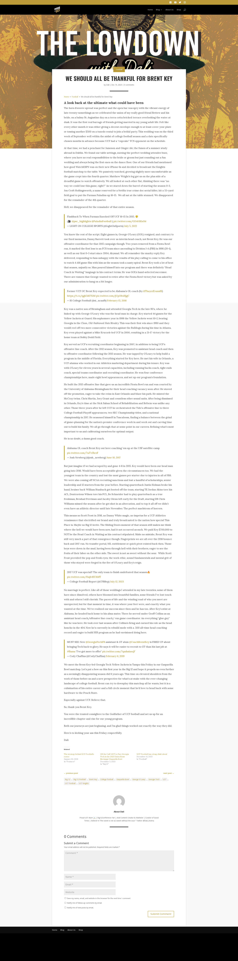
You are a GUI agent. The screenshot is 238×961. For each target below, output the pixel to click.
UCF (164, 779)
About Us (169, 10)
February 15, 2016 (117, 300)
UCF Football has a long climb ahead (152, 754)
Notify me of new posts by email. (80, 907)
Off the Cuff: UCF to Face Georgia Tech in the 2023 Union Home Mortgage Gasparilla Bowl (114, 756)
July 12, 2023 (117, 581)
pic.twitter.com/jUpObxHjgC (112, 295)
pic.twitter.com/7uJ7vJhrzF (82, 452)
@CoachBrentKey (139, 642)
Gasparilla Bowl (123, 779)
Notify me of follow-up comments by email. (84, 903)
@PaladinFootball (101, 221)
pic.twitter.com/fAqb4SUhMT (84, 576)
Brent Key (93, 779)
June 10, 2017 (113, 457)
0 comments (129, 85)
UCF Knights (84, 783)
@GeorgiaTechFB (95, 642)
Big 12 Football (80, 779)
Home (150, 10)
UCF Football (70, 783)
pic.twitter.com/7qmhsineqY (118, 651)
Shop (179, 10)
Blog (158, 10)
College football (107, 779)
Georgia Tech (154, 779)
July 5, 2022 (130, 225)
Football (119, 69)
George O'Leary (139, 779)
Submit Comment (160, 914)
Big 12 (67, 779)
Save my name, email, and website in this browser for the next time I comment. (99, 898)
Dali (107, 85)
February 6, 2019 (115, 656)
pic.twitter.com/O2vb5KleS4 (129, 221)
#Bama (71, 651)
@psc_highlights (81, 221)
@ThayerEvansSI (152, 291)
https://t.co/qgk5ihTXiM (81, 295)
